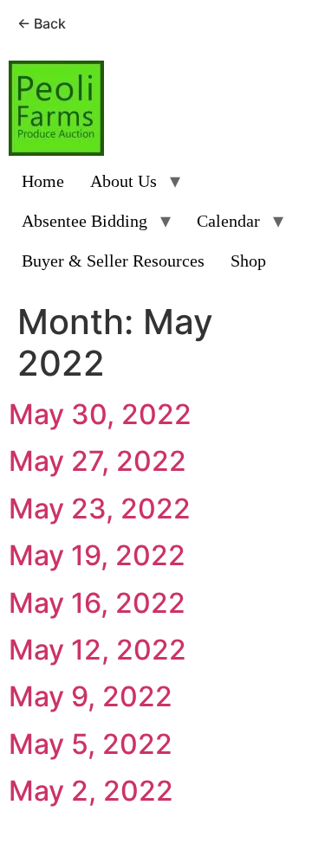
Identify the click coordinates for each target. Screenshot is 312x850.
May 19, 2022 (97, 555)
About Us (123, 180)
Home (43, 180)
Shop (248, 260)
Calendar (228, 220)
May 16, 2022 (97, 603)
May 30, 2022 (100, 414)
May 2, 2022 (91, 791)
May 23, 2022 (100, 508)
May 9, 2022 (90, 696)
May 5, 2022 (90, 744)
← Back (41, 23)
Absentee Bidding (84, 220)
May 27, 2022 (97, 461)
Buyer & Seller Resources (113, 260)
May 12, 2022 (97, 649)
